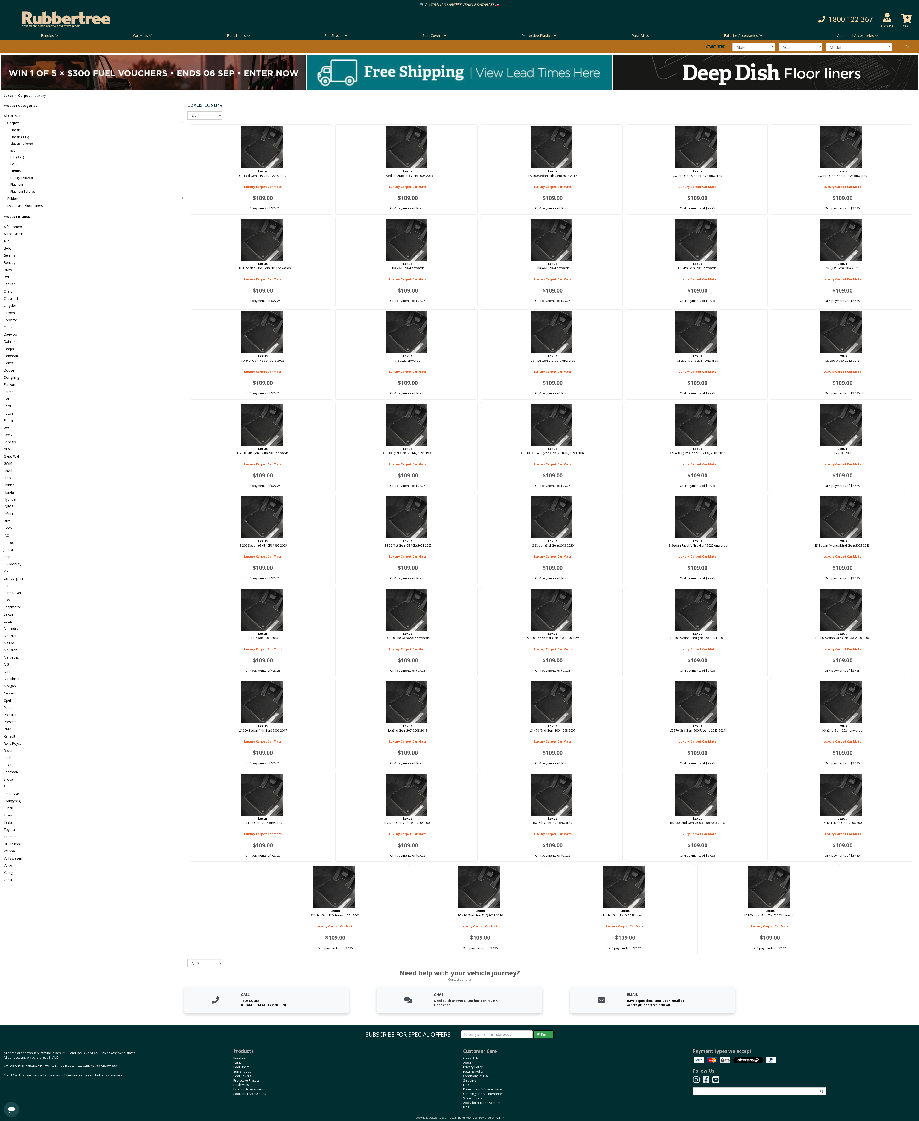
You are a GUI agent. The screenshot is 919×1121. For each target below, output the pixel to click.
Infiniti (8, 513)
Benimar (10, 255)
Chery (8, 291)
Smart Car (11, 793)
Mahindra (11, 628)
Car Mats (239, 1062)
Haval (8, 470)
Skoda (8, 779)
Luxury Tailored (21, 178)
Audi (7, 241)
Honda (9, 492)
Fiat (6, 399)
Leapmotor (12, 607)
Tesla (8, 822)
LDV (7, 600)
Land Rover (12, 592)
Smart (8, 786)
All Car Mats (13, 115)
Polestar (10, 714)
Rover (8, 750)
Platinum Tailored (23, 191)
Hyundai (10, 499)
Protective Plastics (246, 1080)
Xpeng (8, 872)
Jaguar (8, 549)
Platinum (16, 184)
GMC (7, 449)
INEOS (9, 506)
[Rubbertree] (211, 19)
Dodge (9, 370)
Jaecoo (9, 542)
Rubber (12, 198)
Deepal (9, 348)
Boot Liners (241, 1067)
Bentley (9, 262)
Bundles (239, 1058)
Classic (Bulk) (19, 137)
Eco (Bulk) (17, 157)
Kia (6, 571)
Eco (12, 150)
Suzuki (8, 815)
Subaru (9, 808)
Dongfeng (11, 377)
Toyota (9, 829)
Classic (15, 130)
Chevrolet (11, 298)
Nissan (9, 693)
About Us (469, 1062)
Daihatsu (10, 341)
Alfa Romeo (13, 226)
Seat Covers (242, 1076)
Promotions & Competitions (483, 1089)
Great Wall (12, 456)
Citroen (9, 313)
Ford (7, 406)
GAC (7, 427)
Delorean (11, 356)
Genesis (10, 442)
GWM (8, 463)
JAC (6, 535)
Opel (7, 700)
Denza (9, 363)
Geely (8, 435)
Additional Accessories (249, 1094)
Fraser (8, 420)
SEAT (8, 765)
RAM (7, 729)
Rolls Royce (13, 743)
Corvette (10, 320)
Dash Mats (640, 35)
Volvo (8, 865)
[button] (689, 19)
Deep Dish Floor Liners (25, 205)
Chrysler (10, 305)
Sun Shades (242, 1071)
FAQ (466, 1084)
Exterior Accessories (248, 1089)
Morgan (10, 686)
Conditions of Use (476, 1076)
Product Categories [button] (20, 105)
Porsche (10, 722)
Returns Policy (473, 1071)
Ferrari (9, 391)
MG (6, 664)
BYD (7, 277)
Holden (9, 485)
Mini (7, 671)
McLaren (10, 650)
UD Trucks (12, 844)
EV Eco (15, 164)
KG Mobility (12, 564)
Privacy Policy (473, 1067)
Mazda (9, 643)
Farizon (9, 384)
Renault (9, 736)
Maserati (10, 635)
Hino (7, 478)
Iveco (8, 528)
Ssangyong (12, 801)
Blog (466, 1107)
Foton (8, 413)
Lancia (9, 585)
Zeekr (8, 879)
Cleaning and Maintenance (482, 1094)
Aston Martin (14, 234)
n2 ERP (499, 1117)
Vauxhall (10, 851)
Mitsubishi (11, 679)
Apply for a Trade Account (481, 1102)
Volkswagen (13, 858)
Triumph (10, 836)
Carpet (24, 95)
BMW (8, 269)
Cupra (8, 327)
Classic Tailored (21, 143)
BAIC (7, 248)
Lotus (8, 621)
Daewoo (10, 334)
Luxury (15, 171)
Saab (7, 757)
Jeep (7, 557)
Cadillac (9, 284)
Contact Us (471, 1058)
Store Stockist (473, 1098)
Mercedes (11, 657)
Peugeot (10, 707)
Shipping (469, 1080)
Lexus (9, 95)
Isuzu (8, 521)
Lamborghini (13, 578)
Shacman (11, 772)
